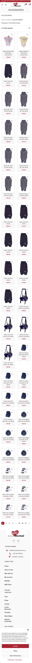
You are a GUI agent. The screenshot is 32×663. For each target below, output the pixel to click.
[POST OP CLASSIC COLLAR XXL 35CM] (8, 471)
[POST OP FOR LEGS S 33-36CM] (8, 324)
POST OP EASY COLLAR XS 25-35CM (8, 382)
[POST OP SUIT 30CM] (8, 296)
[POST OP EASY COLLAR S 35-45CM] (8, 396)
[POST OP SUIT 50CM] (8, 240)
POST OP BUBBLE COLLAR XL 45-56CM (23, 439)
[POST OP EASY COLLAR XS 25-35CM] (8, 376)
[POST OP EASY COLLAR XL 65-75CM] (24, 376)
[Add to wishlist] (11, 34)
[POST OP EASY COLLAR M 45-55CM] (24, 396)
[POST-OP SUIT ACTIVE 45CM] (8, 127)
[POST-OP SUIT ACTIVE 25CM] (8, 183)
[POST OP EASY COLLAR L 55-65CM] (8, 414)
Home (3, 20)
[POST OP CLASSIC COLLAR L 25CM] (8, 489)
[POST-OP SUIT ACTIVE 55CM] (8, 99)
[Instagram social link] (18, 541)
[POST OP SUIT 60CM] (8, 212)
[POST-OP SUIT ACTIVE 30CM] (24, 155)
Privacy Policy (18, 659)
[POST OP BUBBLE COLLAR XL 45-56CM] (24, 432)
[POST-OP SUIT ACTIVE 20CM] (24, 183)
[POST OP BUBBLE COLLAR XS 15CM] (8, 432)
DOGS (9, 20)
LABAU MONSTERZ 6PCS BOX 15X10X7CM (8, 53)
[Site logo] (16, 4)
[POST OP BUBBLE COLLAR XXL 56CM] (24, 414)
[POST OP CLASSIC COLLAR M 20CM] (24, 489)
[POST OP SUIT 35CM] (24, 268)
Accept (15, 646)
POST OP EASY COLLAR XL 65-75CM (23, 382)
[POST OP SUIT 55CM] (24, 212)
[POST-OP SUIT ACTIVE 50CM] (24, 99)
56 (22, 523)
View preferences (15, 656)
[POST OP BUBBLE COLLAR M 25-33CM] (8, 452)
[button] (28, 630)
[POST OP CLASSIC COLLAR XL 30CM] (24, 471)
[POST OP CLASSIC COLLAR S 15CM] (8, 507)
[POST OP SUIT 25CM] (8, 71)
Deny (15, 651)
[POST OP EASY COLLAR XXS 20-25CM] (24, 348)
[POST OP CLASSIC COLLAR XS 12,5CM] (24, 507)
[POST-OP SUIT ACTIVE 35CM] (8, 155)
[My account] (6, 4)
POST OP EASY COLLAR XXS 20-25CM (24, 354)
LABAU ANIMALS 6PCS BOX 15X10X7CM (24, 53)
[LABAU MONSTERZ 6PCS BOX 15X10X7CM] (8, 41)
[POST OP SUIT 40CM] (8, 268)
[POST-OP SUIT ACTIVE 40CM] (24, 127)
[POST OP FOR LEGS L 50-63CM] (8, 352)
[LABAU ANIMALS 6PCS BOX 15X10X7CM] (24, 41)
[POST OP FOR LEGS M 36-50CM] (24, 324)
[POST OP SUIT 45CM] (24, 240)
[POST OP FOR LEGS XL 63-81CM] (24, 296)
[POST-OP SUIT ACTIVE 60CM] (24, 71)
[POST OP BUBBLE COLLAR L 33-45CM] (24, 452)
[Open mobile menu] (2, 4)
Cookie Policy (11, 659)
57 (26, 523)
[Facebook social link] (14, 541)
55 (19, 523)
